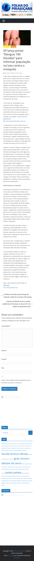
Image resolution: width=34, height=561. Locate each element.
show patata (12, 480)
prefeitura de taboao (11, 476)
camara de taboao (21, 443)
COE (28, 96)
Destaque (6, 46)
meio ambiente (26, 467)
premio (18, 476)
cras (30, 446)
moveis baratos (5, 469)
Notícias (13, 46)
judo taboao (4, 467)
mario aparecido (18, 467)
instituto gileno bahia (27, 463)
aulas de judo (10, 443)
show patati (18, 480)
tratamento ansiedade (11, 483)
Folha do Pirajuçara (18, 73)
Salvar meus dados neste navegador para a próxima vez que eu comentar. (16, 381)
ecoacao (11, 450)
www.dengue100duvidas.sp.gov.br (15, 121)
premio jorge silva (25, 476)
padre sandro (15, 469)
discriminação (4, 450)
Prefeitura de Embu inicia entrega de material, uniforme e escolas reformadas (18, 295)
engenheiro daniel (21, 450)
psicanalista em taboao (6, 478)
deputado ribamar (15, 448)
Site (2, 368)
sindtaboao (24, 480)
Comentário (6, 326)
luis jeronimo (11, 467)
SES (23, 92)
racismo (15, 478)
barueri (15, 443)
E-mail (4, 359)
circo (17, 446)
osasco (10, 469)
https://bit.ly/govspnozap (10, 287)
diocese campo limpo (26, 448)
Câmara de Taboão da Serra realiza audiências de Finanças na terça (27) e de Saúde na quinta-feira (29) (16, 304)
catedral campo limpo (10, 446)
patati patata (13, 472)
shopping (29, 478)
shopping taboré (5, 480)
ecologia (15, 450)
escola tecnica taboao (14, 454)
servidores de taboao (22, 478)
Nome (4, 351)
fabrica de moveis (9, 459)
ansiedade (3, 443)
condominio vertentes (23, 446)
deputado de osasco (6, 448)
